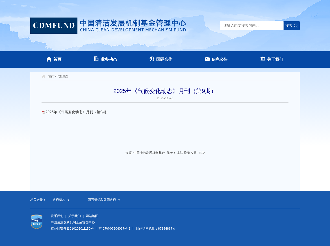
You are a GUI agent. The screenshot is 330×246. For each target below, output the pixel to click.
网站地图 (92, 216)
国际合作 (164, 59)
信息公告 (220, 59)
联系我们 (57, 216)
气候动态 (62, 76)
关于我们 (275, 59)
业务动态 (109, 59)
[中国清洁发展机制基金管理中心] (108, 26)
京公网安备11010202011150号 (72, 228)
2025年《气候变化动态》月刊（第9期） (78, 112)
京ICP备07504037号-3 (114, 228)
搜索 (289, 25)
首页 (57, 59)
